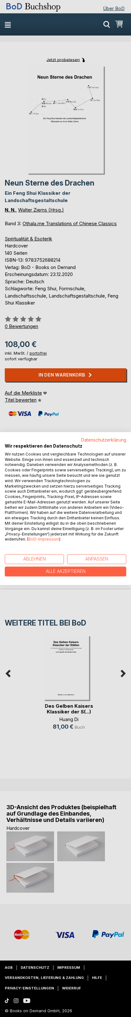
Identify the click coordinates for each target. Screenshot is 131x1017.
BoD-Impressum (43, 539)
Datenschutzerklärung (103, 440)
